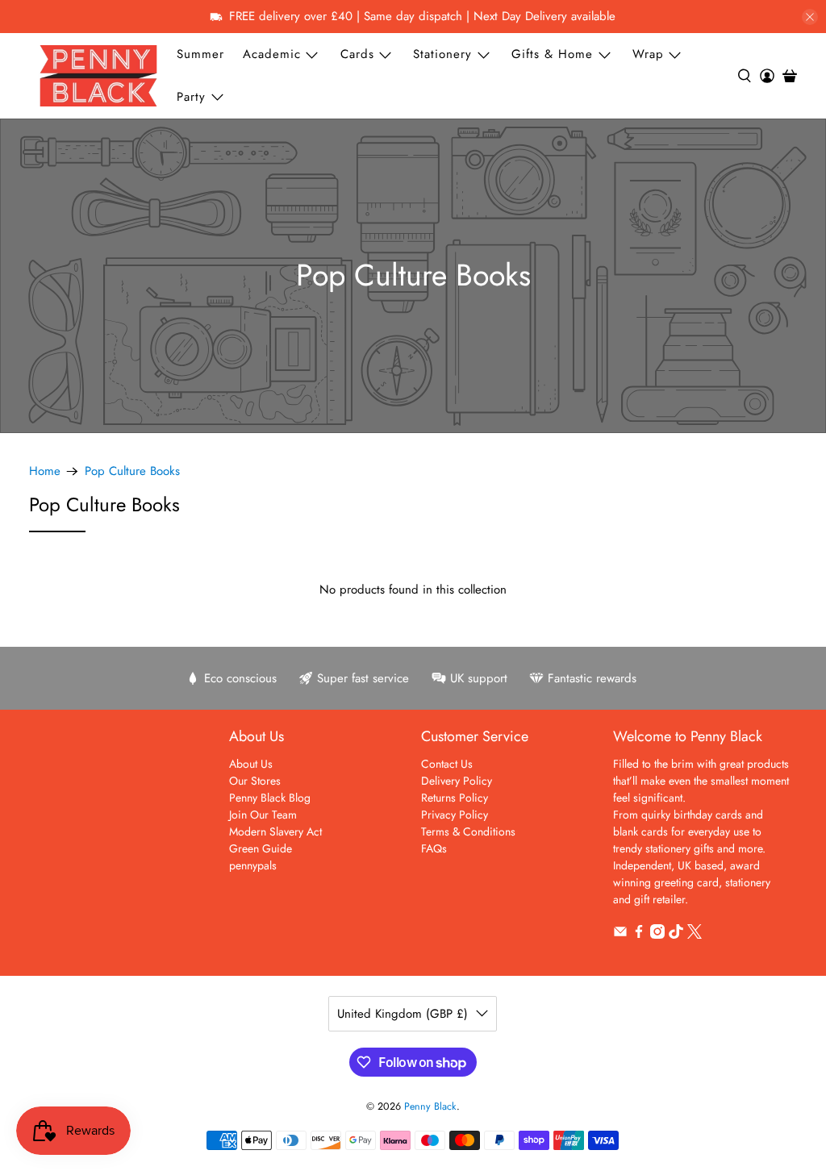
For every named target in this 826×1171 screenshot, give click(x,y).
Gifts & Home (552, 54)
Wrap (648, 54)
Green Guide (260, 848)
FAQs (434, 848)
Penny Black (430, 1106)
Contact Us (447, 764)
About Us (251, 764)
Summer (200, 54)
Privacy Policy (454, 814)
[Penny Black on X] (694, 935)
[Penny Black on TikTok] (676, 935)
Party (191, 97)
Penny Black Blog (270, 798)
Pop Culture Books (132, 471)
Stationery (442, 54)
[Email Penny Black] (620, 935)
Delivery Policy (456, 781)
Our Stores (255, 781)
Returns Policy (454, 798)
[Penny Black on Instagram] (657, 935)
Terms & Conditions (468, 831)
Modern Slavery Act (275, 831)
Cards (357, 54)
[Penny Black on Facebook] (639, 935)
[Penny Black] (98, 75)
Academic (272, 54)
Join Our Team (263, 814)
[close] (810, 17)
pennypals (253, 865)
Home (44, 471)
